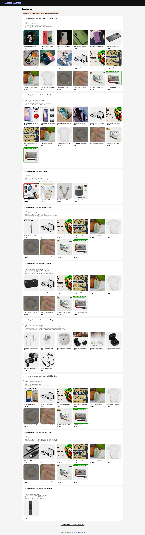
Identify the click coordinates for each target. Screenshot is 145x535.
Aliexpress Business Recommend (80, 532)
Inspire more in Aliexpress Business (73, 524)
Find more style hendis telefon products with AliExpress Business (40, 13)
